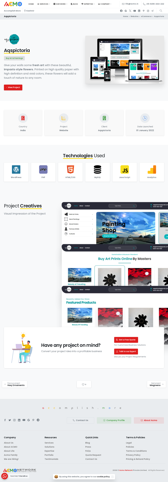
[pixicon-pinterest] (33, 420)
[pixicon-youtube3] (24, 420)
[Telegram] (152, 11)
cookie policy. (103, 476)
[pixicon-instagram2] (14, 420)
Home (125, 16)
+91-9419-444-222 (155, 4)
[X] (130, 11)
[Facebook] (121, 11)
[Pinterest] (143, 11)
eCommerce (146, 16)
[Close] (112, 476)
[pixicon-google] (28, 420)
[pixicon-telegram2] (38, 420)
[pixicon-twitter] (9, 420)
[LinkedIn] (139, 11)
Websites (134, 16)
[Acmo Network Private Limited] (20, 470)
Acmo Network (126, 470)
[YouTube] (134, 11)
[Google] (126, 11)
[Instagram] (148, 11)
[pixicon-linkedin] (19, 420)
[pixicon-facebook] (5, 420)
